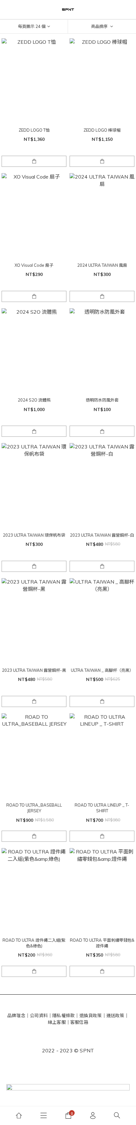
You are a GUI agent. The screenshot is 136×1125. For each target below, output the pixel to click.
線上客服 (57, 1022)
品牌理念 (16, 1015)
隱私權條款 (63, 1015)
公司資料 (39, 1015)
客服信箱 (79, 1022)
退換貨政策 (90, 1015)
